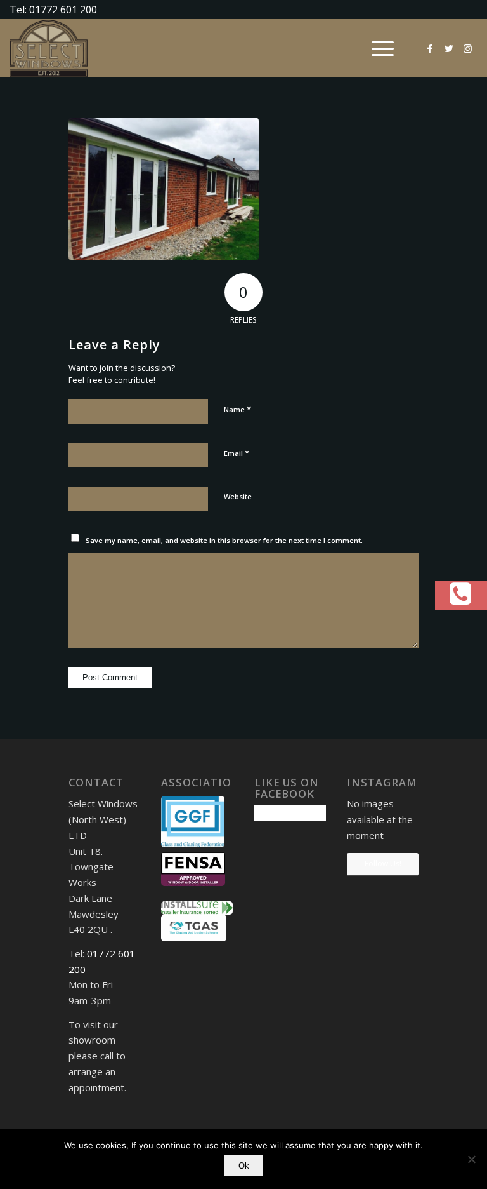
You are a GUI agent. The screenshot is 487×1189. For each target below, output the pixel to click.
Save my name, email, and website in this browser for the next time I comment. (224, 540)
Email (236, 453)
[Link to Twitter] (448, 48)
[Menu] (376, 48)
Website (238, 496)
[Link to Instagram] (467, 48)
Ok (243, 1166)
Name (237, 409)
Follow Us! (383, 863)
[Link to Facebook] (429, 48)
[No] (471, 1159)
